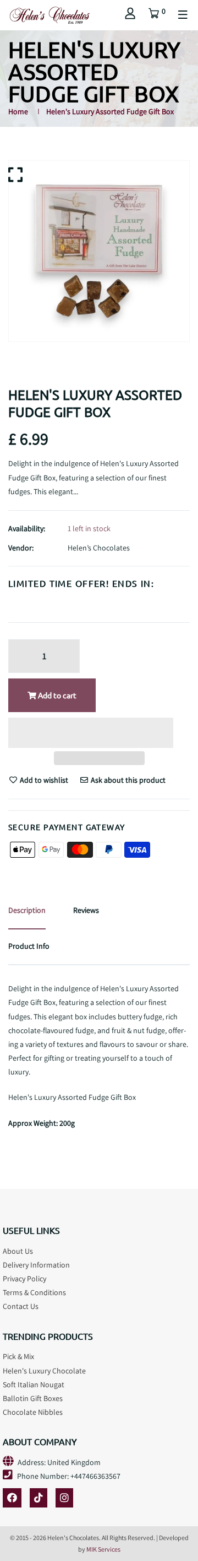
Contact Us (20, 1306)
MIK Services (103, 1549)
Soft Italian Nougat (33, 1384)
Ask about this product (127, 780)
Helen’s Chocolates (99, 548)
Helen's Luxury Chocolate (44, 1371)
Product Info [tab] (29, 946)
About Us (18, 1251)
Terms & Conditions (34, 1292)
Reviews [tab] (86, 910)
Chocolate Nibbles (33, 1412)
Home (18, 111)
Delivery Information (36, 1265)
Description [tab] (27, 910)
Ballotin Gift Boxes (33, 1398)
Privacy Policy (24, 1279)
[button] (90, 734)
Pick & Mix (18, 1356)
